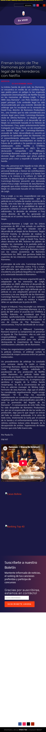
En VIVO (23, 20)
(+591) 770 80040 (25, 663)
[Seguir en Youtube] (44, 5)
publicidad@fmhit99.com (17, 655)
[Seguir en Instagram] (37, 5)
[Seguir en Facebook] (34, 5)
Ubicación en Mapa (15, 666)
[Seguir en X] (41, 5)
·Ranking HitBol (15, 714)
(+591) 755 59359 (19, 660)
